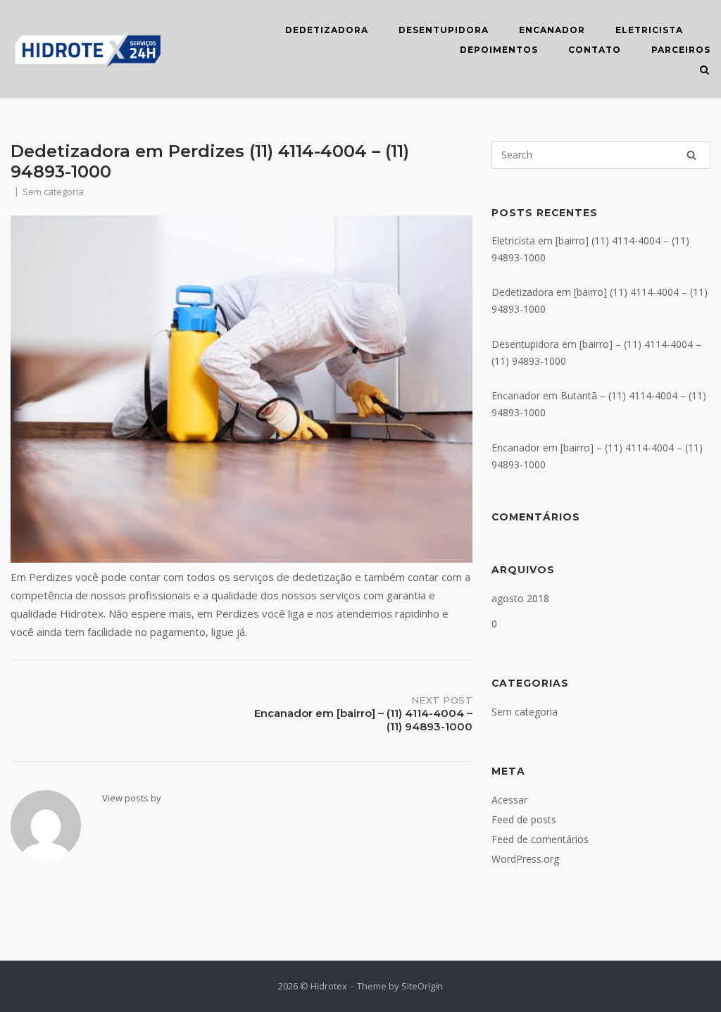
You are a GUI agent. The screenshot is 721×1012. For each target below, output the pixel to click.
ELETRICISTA (649, 30)
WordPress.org (525, 859)
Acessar (509, 799)
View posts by (131, 798)
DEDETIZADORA (326, 30)
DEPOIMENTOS (499, 49)
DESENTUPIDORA (444, 30)
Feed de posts (523, 819)
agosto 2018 (520, 598)
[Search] (691, 155)
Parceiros (680, 49)
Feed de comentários (540, 839)
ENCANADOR (552, 30)
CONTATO (594, 49)
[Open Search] (704, 71)
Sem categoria (524, 711)
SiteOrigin (422, 986)
